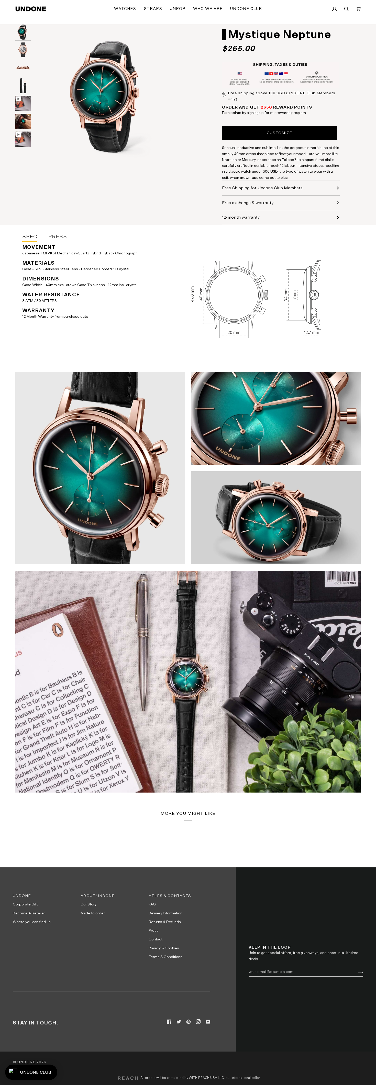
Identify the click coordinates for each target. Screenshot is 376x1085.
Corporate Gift (25, 904)
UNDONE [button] (22, 896)
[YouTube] (208, 1021)
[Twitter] (178, 1021)
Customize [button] (279, 133)
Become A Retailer (29, 913)
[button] (125, 9)
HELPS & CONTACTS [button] (170, 896)
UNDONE (26, 1062)
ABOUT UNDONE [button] (98, 896)
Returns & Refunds (165, 922)
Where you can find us (32, 922)
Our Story (88, 904)
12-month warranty (241, 217)
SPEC (29, 236)
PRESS (57, 236)
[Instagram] (198, 1021)
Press (154, 931)
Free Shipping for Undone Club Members (262, 188)
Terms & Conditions (165, 957)
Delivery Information (165, 913)
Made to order (93, 913)
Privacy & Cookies (164, 948)
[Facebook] (169, 1021)
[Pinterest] (188, 1021)
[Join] (356, 972)
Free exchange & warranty (247, 203)
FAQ (152, 904)
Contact (155, 939)
